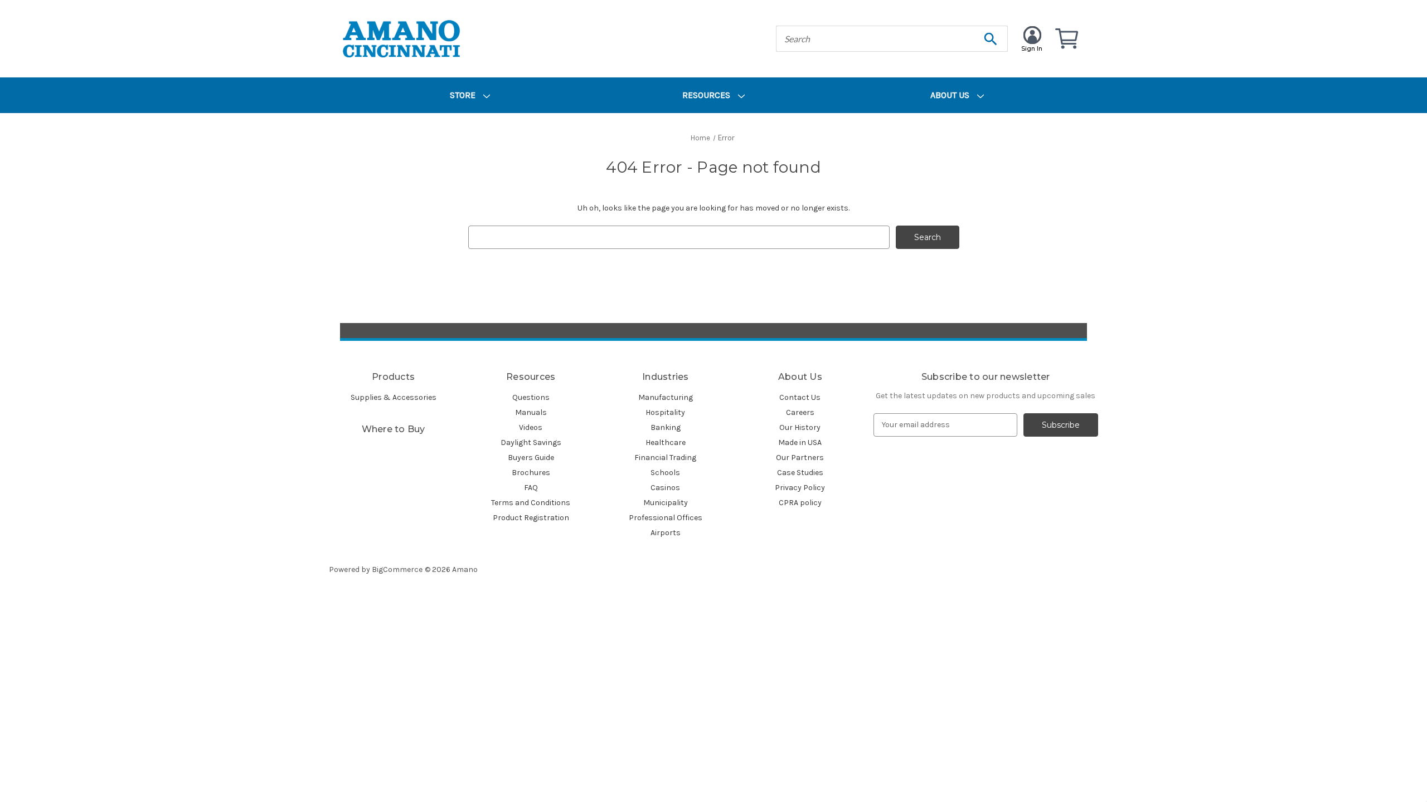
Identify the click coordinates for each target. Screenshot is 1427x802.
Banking (666, 427)
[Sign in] (1031, 32)
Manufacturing (665, 397)
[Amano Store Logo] (401, 38)
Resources (707, 95)
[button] (713, 330)
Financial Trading (665, 457)
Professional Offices (665, 517)
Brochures (531, 472)
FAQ (531, 487)
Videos (530, 427)
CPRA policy (800, 502)
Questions (531, 397)
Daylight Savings (531, 442)
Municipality (665, 502)
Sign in (1031, 48)
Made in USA (800, 442)
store (464, 95)
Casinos (665, 487)
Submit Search (990, 39)
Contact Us (800, 397)
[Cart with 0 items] (1065, 39)
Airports (666, 532)
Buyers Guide (531, 457)
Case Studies (800, 472)
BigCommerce (397, 569)
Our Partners (800, 457)
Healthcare (665, 442)
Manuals (531, 412)
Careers (800, 412)
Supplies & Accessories (393, 397)
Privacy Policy (800, 487)
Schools (665, 472)
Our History (800, 427)
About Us (951, 95)
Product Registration (531, 517)
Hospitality (665, 412)
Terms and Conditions (530, 502)
